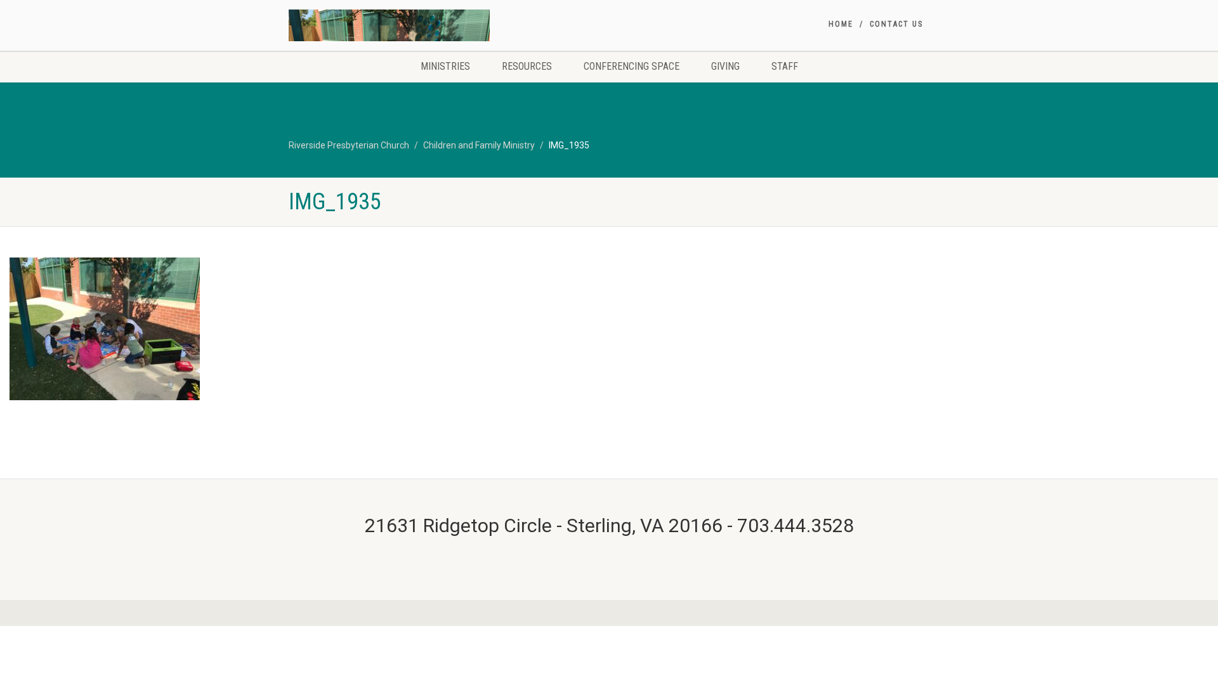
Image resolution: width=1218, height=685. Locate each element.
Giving (725, 66)
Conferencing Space (631, 66)
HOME (840, 24)
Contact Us (896, 24)
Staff (784, 66)
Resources (527, 66)
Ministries (445, 66)
